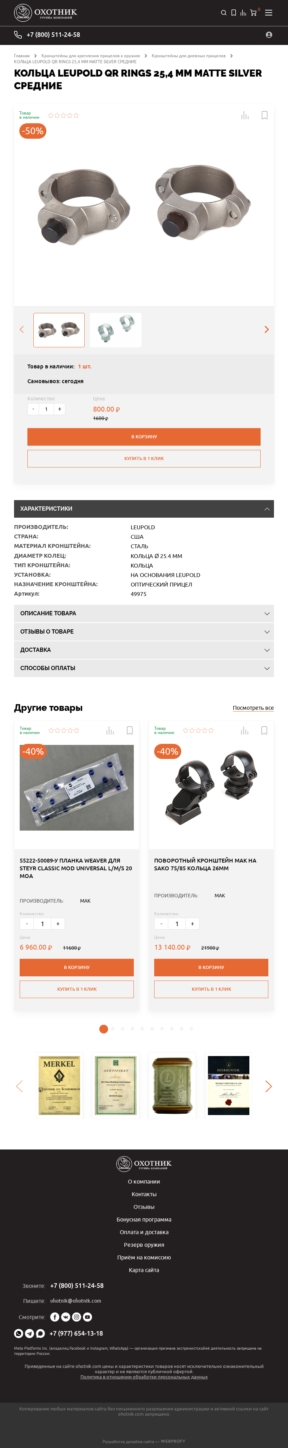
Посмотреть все (253, 708)
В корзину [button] (77, 967)
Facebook (54, 1317)
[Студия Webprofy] (173, 1441)
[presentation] (21, 330)
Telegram (29, 1333)
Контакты (144, 1194)
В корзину (144, 437)
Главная (22, 55)
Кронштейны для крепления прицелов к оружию (90, 55)
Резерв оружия (144, 1244)
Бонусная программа (144, 1219)
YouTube (87, 1317)
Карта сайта (144, 1270)
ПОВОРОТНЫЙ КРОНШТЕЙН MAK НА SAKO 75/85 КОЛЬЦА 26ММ (205, 864)
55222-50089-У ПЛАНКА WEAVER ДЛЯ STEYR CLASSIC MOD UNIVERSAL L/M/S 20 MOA (76, 868)
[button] (245, 115)
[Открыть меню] (268, 12)
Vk (65, 1317)
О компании (144, 1181)
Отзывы (144, 1207)
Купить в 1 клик (144, 458)
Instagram (76, 1317)
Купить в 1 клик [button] (77, 989)
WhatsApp (18, 1333)
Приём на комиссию (144, 1257)
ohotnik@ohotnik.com (75, 1301)
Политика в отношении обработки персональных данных (144, 1377)
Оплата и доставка (144, 1232)
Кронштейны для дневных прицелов (189, 55)
